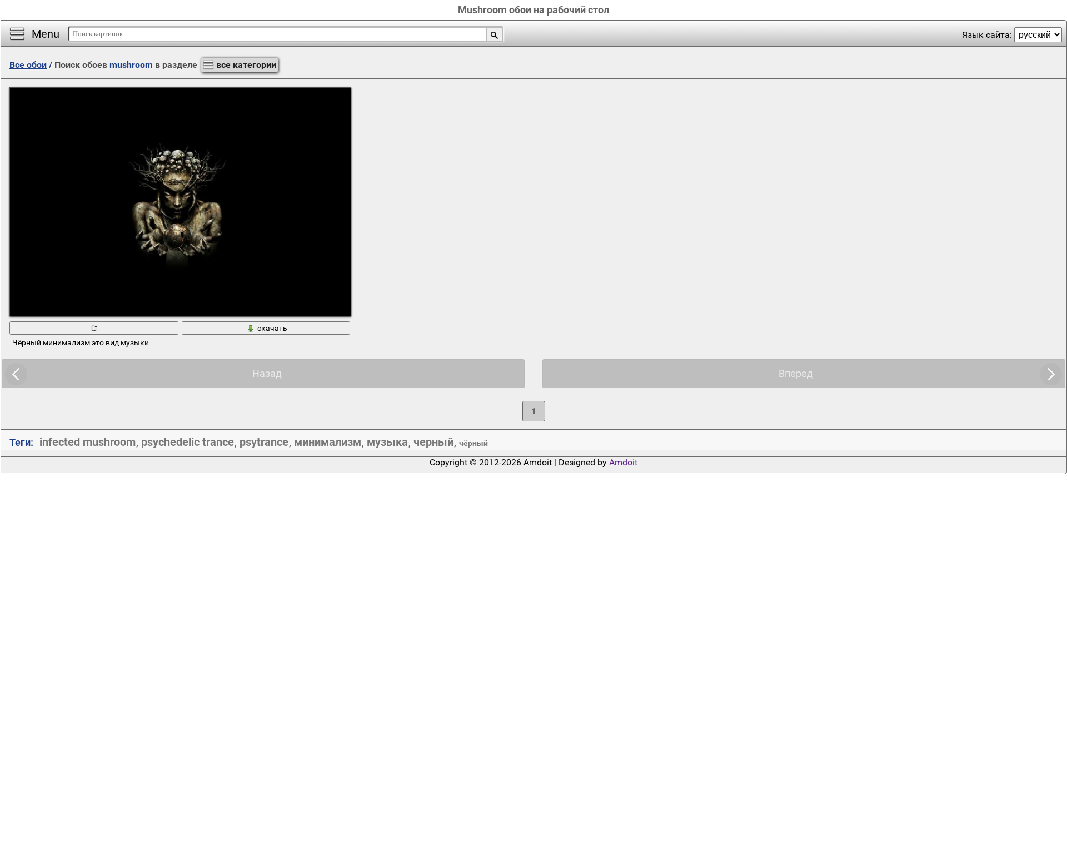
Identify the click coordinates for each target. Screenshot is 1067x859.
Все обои (28, 64)
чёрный (473, 443)
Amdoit (623, 462)
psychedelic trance (187, 442)
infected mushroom (87, 442)
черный (433, 442)
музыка (387, 442)
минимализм (327, 442)
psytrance (264, 442)
